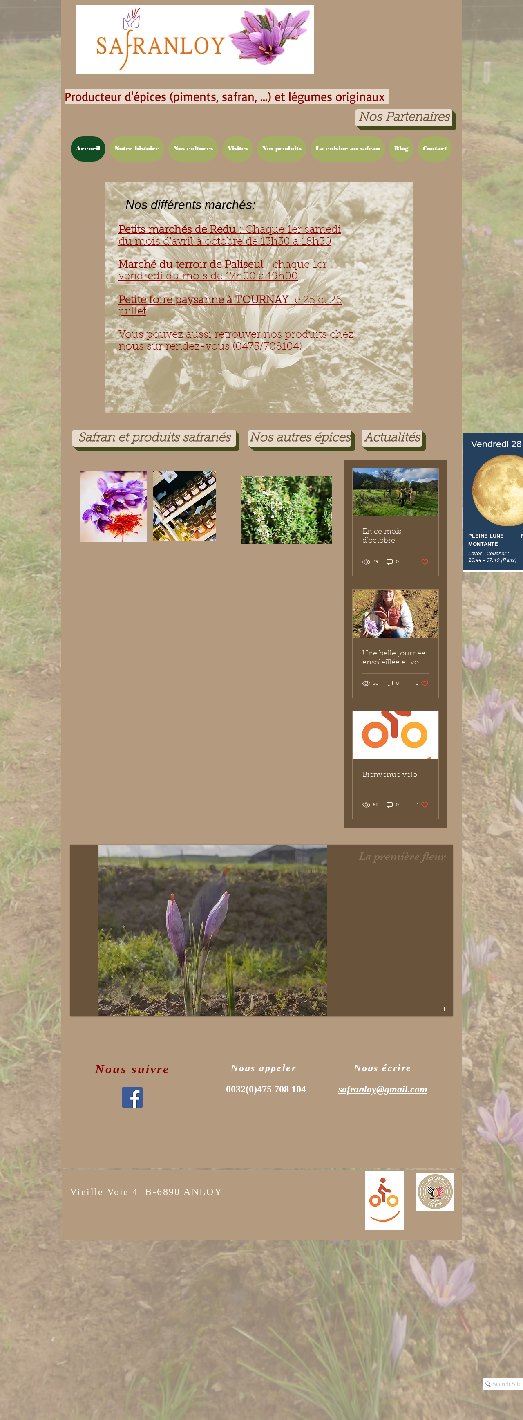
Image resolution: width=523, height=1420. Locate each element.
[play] (444, 1009)
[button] (281, 149)
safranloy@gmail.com (382, 1089)
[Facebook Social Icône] (132, 1097)
